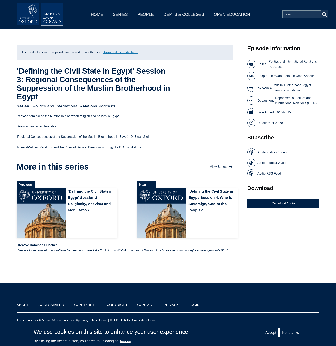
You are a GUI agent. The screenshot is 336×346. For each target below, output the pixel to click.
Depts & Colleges (184, 14)
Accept (270, 333)
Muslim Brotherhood (287, 85)
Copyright (117, 305)
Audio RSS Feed (269, 173)
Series (120, 14)
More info (125, 341)
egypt (307, 85)
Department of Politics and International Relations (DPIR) (296, 100)
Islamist (296, 90)
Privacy (171, 305)
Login (194, 305)
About (23, 305)
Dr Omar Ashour (303, 76)
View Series (218, 166)
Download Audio (283, 203)
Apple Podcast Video (272, 152)
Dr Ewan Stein (280, 76)
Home (97, 14)
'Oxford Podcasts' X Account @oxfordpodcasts (45, 320)
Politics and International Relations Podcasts (74, 106)
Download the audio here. (120, 52)
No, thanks (290, 333)
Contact (145, 305)
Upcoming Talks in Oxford (92, 320)
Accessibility (51, 305)
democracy (281, 90)
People (145, 14)
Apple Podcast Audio (271, 162)
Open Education (232, 14)
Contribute (85, 305)
